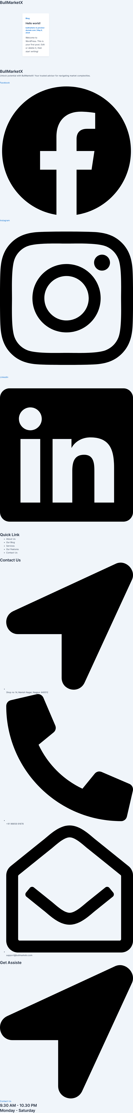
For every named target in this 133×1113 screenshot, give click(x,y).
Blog (28, 18)
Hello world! (33, 23)
